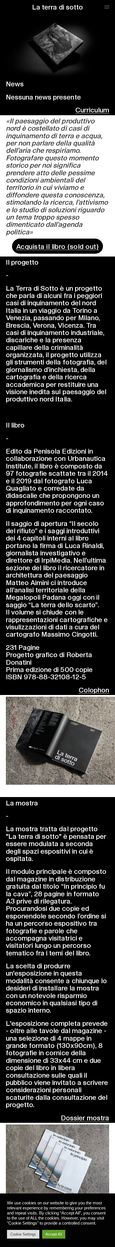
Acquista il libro (57, 792)
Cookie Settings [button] (23, 1234)
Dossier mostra (85, 1117)
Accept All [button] (53, 1234)
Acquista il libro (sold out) (57, 246)
